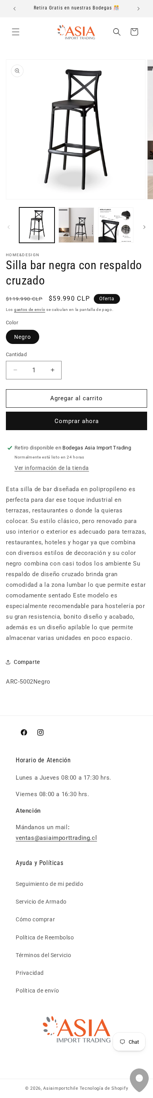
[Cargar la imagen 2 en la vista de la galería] (76, 225)
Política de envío (37, 990)
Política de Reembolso (45, 937)
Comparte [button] (27, 662)
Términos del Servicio (43, 955)
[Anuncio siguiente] (138, 8)
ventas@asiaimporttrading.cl (56, 837)
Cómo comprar (35, 919)
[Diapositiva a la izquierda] (8, 227)
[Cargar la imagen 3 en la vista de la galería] (115, 225)
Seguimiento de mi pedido (49, 884)
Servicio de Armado (41, 901)
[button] (15, 32)
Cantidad (16, 354)
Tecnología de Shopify (104, 1088)
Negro (22, 337)
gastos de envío (30, 309)
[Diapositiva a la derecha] (144, 227)
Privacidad (30, 973)
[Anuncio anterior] (14, 8)
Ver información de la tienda (52, 468)
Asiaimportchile (60, 1088)
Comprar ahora (77, 421)
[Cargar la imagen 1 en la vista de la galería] (37, 225)
